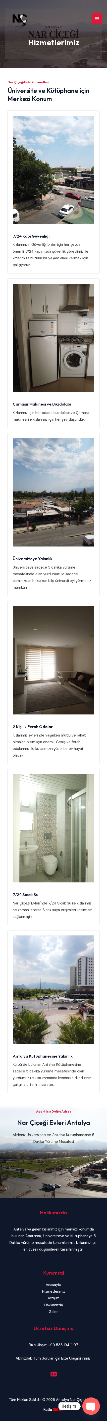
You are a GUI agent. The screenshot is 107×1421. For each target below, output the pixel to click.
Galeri (53, 1312)
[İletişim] (54, 1374)
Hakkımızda (53, 1305)
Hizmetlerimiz (53, 1291)
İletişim (53, 1298)
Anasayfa (53, 1285)
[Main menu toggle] (97, 18)
